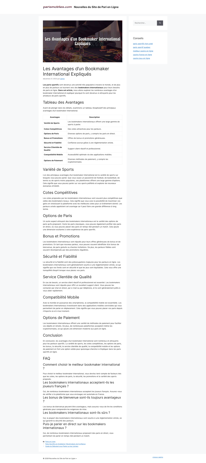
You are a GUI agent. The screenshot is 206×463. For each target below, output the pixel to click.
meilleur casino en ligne (143, 51)
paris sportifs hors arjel (143, 44)
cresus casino (158, 457)
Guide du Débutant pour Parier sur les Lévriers (61, 446)
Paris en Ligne (50, 441)
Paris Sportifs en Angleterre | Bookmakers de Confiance (65, 444)
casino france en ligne (142, 55)
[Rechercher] (160, 23)
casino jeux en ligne (141, 58)
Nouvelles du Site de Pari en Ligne (96, 7)
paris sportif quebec (141, 47)
